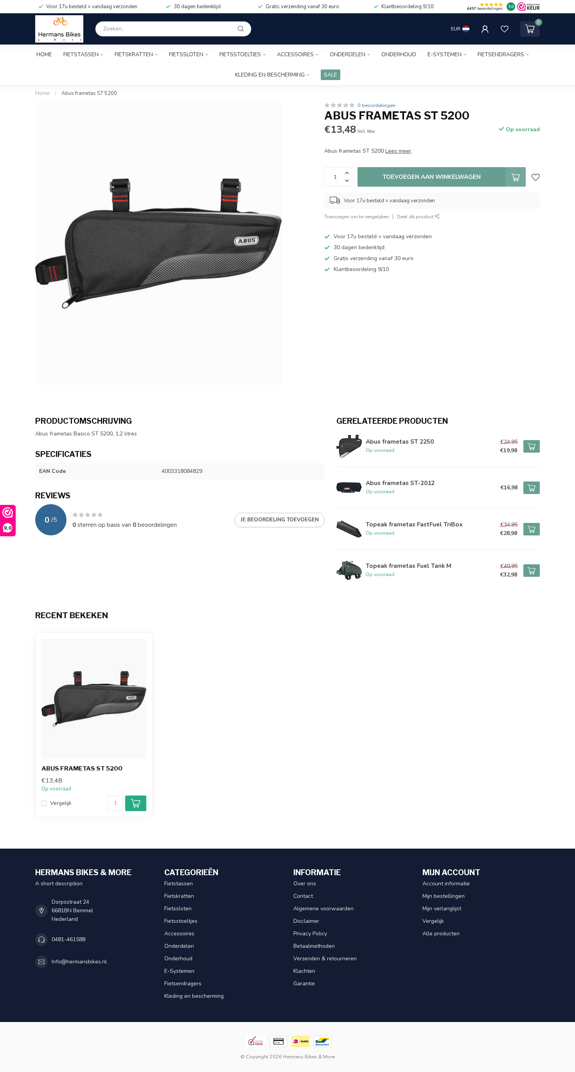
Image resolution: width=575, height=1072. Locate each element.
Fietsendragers (501, 54)
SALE (330, 74)
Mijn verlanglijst (441, 908)
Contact (303, 896)
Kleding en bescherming (270, 74)
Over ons (304, 883)
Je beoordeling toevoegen (280, 519)
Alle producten (441, 933)
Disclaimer (306, 921)
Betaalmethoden (314, 946)
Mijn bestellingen (443, 896)
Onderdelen (347, 54)
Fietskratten (134, 54)
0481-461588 (68, 939)
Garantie (304, 983)
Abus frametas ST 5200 (89, 93)
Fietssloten (186, 54)
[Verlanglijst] (505, 29)
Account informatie (446, 883)
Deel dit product (416, 216)
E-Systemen (445, 54)
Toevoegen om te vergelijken (356, 216)
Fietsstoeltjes (240, 54)
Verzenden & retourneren (325, 958)
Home (44, 54)
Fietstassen (81, 54)
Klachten (304, 971)
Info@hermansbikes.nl (79, 961)
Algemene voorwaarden (323, 908)
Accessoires (295, 54)
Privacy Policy (310, 933)
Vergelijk (61, 803)
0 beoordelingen (376, 105)
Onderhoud (398, 54)
